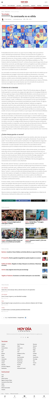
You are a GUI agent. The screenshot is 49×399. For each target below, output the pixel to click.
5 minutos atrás (5, 291)
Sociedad (35, 353)
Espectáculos (4, 368)
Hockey (18, 355)
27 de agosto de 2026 (29, 225)
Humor (18, 366)
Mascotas (35, 344)
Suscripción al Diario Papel (7, 382)
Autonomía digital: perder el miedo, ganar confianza (11, 222)
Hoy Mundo (26, 5)
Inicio (4, 5)
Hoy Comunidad (20, 357)
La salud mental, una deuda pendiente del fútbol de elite (16, 309)
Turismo (34, 362)
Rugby (34, 349)
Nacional (35, 346)
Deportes (3, 364)
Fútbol (3, 307)
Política (39, 5)
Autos (3, 349)
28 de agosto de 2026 (6, 225)
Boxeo (3, 355)
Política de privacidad (6, 387)
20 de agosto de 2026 (30, 243)
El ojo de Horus (30, 219)
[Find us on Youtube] (27, 337)
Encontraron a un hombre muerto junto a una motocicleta (21, 275)
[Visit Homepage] (24, 2)
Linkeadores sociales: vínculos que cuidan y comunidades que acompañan (12, 240)
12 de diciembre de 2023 (17, 19)
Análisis (33, 5)
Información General (21, 368)
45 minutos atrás (5, 298)
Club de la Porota (7, 219)
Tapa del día (35, 357)
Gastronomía (20, 347)
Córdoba (3, 360)
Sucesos (34, 355)
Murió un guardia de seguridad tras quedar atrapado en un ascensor (21, 258)
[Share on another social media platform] (46, 201)
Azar (2, 351)
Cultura (3, 362)
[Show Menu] (2, 2)
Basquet (3, 353)
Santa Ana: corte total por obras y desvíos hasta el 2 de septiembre (18, 289)
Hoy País (19, 5)
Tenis (3, 301)
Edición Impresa (5, 378)
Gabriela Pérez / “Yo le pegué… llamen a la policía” (34, 222)
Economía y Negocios (6, 366)
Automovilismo (5, 347)
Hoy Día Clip (20, 360)
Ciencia (3, 357)
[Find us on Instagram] (25, 337)
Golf (18, 351)
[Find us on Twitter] (23, 337)
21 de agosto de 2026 (6, 243)
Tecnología (35, 359)
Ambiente (3, 344)
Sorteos (3, 385)
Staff (2, 376)
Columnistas (7, 11)
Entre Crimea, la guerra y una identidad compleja (14, 296)
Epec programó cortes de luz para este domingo (15, 269)
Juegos (3, 383)
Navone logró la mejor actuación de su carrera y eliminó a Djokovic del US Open (22, 303)
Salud (34, 351)
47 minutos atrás (5, 311)
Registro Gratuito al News (7, 380)
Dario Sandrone (8, 19)
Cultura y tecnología (15, 11)
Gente (18, 349)
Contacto (3, 389)
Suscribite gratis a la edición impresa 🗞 (24, 7)
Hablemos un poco (21, 353)
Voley (34, 364)
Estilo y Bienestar (20, 344)
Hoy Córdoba (11, 5)
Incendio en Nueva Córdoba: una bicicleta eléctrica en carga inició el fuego (22, 252)
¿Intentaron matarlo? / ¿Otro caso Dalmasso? (35, 240)
